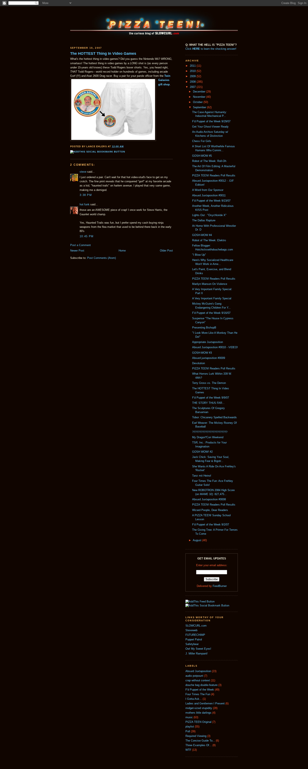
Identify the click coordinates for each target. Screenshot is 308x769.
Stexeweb (191, 630)
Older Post (166, 250)
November (199, 96)
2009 (193, 76)
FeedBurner (220, 586)
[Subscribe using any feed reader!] (200, 601)
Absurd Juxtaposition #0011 (209, 195)
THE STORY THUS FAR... (208, 402)
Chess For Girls (201, 141)
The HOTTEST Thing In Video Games (103, 53)
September (200, 107)
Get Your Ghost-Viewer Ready (210, 126)
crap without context (197, 680)
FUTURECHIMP (195, 634)
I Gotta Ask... (193, 698)
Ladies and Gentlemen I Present (205, 703)
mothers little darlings (198, 712)
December (199, 91)
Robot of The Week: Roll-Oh (209, 161)
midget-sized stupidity (198, 708)
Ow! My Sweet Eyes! (198, 648)
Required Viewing (195, 736)
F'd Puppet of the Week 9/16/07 (211, 313)
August (197, 540)
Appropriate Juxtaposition (207, 342)
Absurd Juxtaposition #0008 (209, 499)
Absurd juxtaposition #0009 (208, 358)
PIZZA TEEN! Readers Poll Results (213, 175)
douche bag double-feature (201, 685)
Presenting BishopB (204, 327)
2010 (193, 71)
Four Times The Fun (197, 694)
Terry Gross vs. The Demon (209, 383)
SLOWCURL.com (196, 625)
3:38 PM (86, 195)
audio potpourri (194, 675)
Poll (187, 731)
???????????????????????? (209, 432)
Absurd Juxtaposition (198, 671)
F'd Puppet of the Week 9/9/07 (210, 397)
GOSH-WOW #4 (202, 235)
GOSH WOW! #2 (202, 451)
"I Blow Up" (199, 254)
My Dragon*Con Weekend (207, 437)
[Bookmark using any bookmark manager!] (97, 151)
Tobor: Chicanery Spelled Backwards (214, 417)
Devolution (198, 363)
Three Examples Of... (198, 745)
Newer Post (77, 250)
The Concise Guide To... (200, 740)
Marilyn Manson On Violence (209, 284)
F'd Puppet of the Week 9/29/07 (211, 121)
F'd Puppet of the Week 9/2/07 (210, 524)
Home (122, 250)
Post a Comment (80, 245)
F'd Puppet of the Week (199, 689)
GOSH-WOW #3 (202, 352)
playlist (189, 726)
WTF (188, 749)
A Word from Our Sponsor (207, 190)
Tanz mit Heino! (201, 475)
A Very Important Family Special (211, 298)
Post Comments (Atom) (101, 258)
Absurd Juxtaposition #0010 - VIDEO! (215, 347)
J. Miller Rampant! (196, 653)
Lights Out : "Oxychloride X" (209, 215)
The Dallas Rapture (203, 220)
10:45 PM (86, 236)
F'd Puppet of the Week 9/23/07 (211, 200)
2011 (193, 65)
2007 (193, 87)
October (198, 102)
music (189, 717)
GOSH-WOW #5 (202, 155)
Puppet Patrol (193, 639)
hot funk (84, 204)
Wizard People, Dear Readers (210, 510)
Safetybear (192, 644)
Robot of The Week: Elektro (209, 240)
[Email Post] (125, 146)
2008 (193, 81)
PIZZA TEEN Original (198, 722)
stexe (83, 171)
